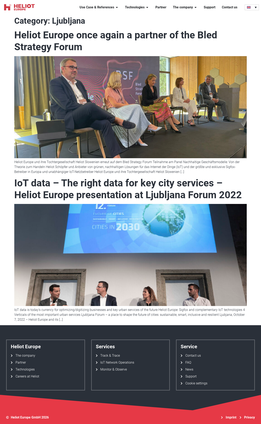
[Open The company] (195, 7)
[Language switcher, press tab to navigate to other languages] (252, 7)
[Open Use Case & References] (116, 7)
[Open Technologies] (147, 7)
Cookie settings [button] (196, 383)
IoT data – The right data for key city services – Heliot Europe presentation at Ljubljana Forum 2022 (128, 189)
